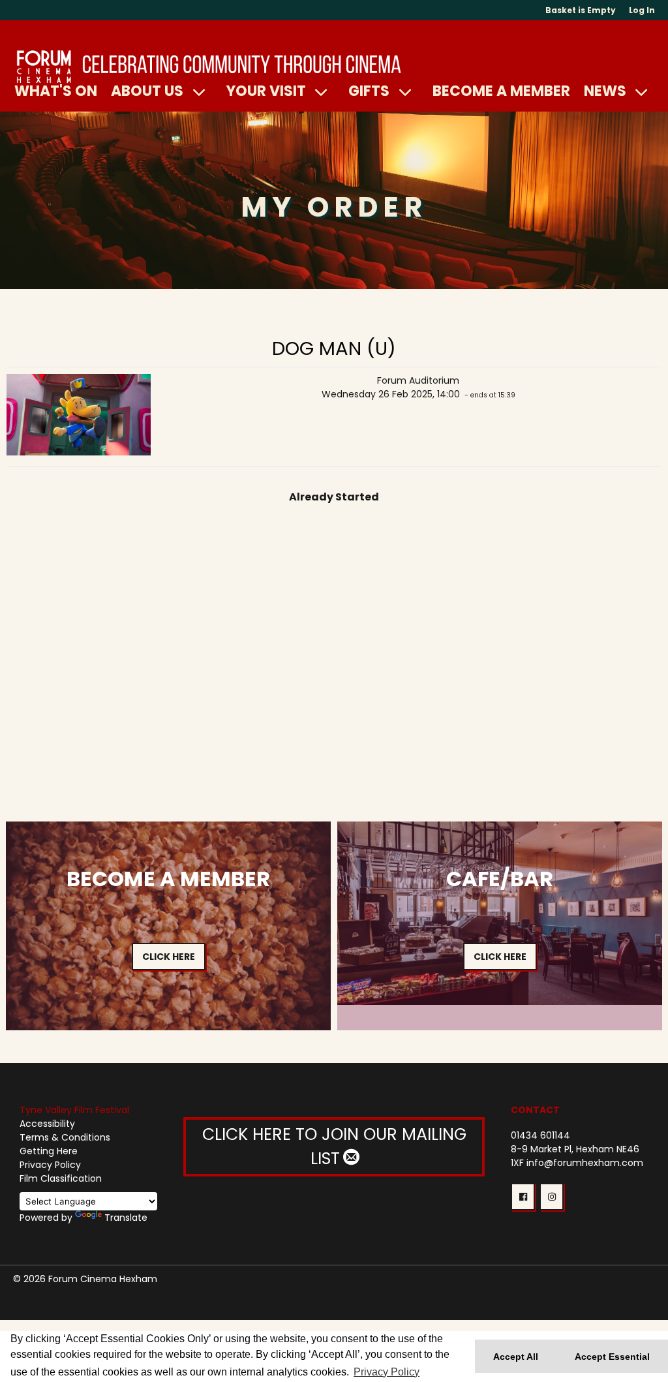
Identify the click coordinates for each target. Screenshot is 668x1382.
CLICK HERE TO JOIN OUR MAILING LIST (334, 1147)
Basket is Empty (580, 10)
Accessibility (47, 1123)
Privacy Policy (50, 1164)
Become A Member (501, 91)
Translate (125, 1217)
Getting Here (49, 1151)
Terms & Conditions (65, 1137)
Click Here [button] (168, 956)
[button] (523, 1196)
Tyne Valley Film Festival (74, 1109)
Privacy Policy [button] (386, 1371)
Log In (642, 10)
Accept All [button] (515, 1356)
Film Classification (61, 1178)
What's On (55, 91)
